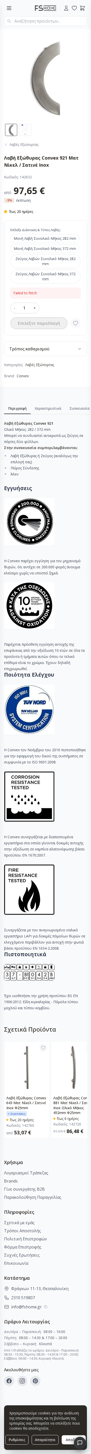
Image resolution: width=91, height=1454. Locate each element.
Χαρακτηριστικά (48, 408)
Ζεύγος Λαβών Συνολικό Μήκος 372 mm (45, 276)
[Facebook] (9, 1381)
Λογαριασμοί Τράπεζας (26, 1173)
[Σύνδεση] (66, 8)
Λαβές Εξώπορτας (39, 364)
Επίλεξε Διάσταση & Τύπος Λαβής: (35, 230)
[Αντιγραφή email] (46, 1307)
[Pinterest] (35, 1381)
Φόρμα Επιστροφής (22, 1247)
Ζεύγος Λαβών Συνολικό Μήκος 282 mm (45, 261)
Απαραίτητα (45, 1439)
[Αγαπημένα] (74, 8)
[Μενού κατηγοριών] (9, 8)
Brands (11, 1181)
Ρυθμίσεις (17, 1439)
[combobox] (45, 21)
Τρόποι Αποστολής (22, 1231)
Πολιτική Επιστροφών (25, 1239)
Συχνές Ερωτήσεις (22, 1255)
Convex (23, 375)
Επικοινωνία (16, 1263)
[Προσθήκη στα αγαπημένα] (76, 323)
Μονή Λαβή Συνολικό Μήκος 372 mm (45, 248)
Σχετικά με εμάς (19, 1222)
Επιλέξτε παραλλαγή (39, 323)
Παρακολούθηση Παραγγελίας (32, 1197)
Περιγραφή (17, 408)
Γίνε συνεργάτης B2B (24, 1189)
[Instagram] (22, 1381)
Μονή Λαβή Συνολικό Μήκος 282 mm (45, 238)
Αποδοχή (74, 1439)
